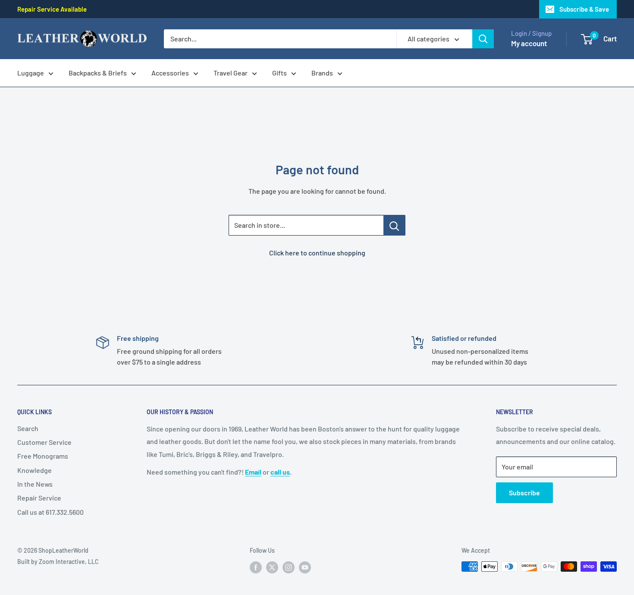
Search (27, 428)
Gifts (279, 73)
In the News (35, 484)
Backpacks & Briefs (98, 73)
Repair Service (39, 498)
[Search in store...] (394, 225)
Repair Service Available (52, 9)
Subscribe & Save (584, 9)
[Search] (483, 38)
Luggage (30, 73)
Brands (322, 73)
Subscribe (524, 492)
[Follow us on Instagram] (288, 567)
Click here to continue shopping (317, 253)
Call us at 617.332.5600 (50, 512)
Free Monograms (42, 456)
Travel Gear (230, 73)
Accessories (170, 73)
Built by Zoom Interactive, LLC (58, 561)
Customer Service (44, 442)
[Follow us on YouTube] (305, 567)
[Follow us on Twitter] (272, 567)
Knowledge (34, 470)
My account (529, 43)
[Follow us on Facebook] (256, 567)
